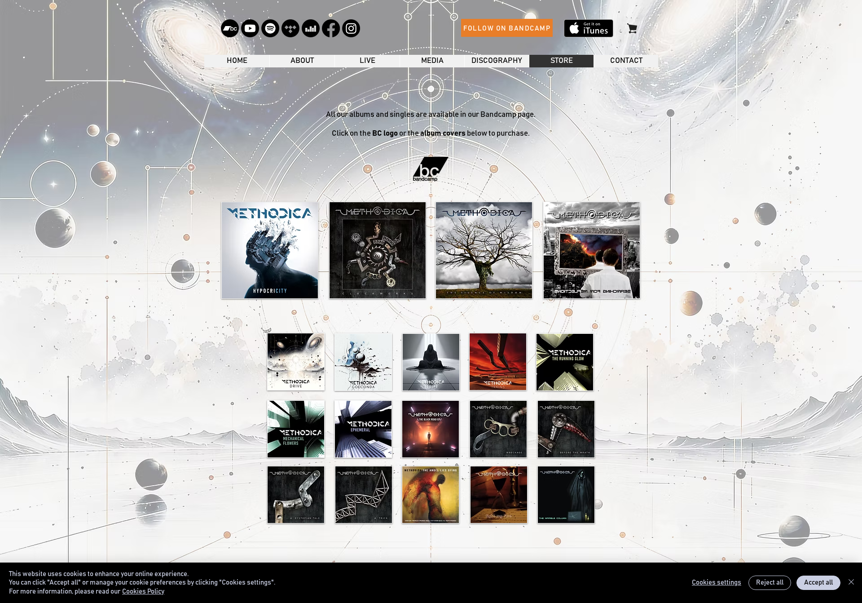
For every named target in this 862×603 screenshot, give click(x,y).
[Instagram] (351, 28)
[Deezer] (311, 28)
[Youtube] (250, 28)
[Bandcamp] (230, 28)
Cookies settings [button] (716, 582)
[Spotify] (270, 28)
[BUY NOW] (632, 28)
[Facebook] (331, 28)
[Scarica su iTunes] (588, 28)
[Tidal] (290, 28)
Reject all (769, 582)
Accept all (818, 582)
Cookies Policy (143, 591)
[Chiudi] (851, 583)
